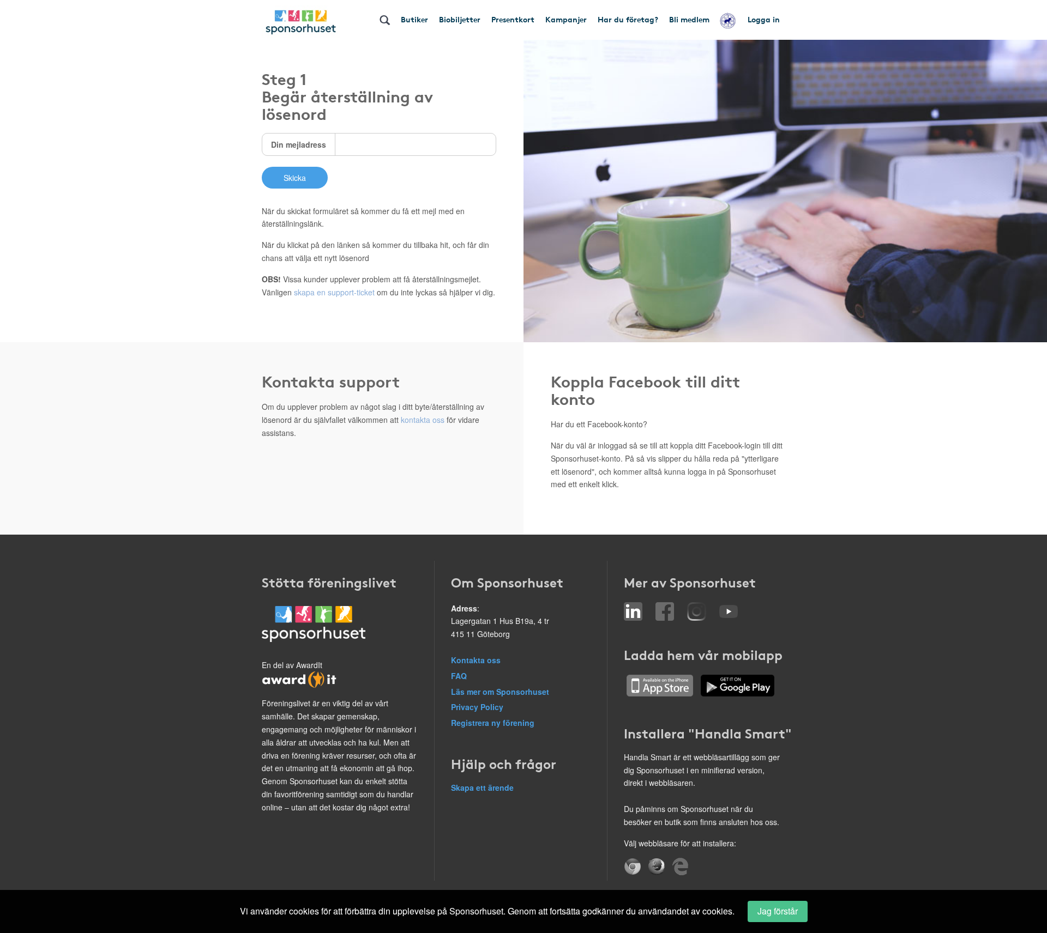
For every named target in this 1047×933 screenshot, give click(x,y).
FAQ (459, 675)
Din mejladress (298, 144)
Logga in (764, 19)
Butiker (414, 19)
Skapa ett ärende (482, 787)
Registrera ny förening (492, 722)
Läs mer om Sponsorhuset (500, 691)
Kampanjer (566, 19)
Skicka (295, 177)
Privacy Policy (477, 706)
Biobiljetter (459, 19)
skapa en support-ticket (334, 292)
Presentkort (512, 19)
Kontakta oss (476, 660)
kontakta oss (422, 419)
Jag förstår (777, 911)
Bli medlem (689, 19)
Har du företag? (628, 19)
